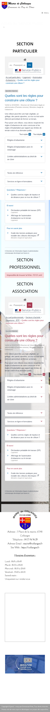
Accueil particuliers (13, 77)
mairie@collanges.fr (32, 543)
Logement (27, 77)
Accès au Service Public (13, 27)
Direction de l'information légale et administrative (22, 251)
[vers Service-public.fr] (28, 71)
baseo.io (26, 253)
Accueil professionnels (15, 317)
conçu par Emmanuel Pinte (24, 706)
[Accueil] (2, 27)
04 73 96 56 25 (31, 539)
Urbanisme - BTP (13, 320)
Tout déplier (38, 134)
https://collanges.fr (30, 547)
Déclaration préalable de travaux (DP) (26, 210)
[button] (25, 140)
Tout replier (24, 134)
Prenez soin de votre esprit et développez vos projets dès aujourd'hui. (25, 709)
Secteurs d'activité (33, 317)
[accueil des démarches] (25, 59)
